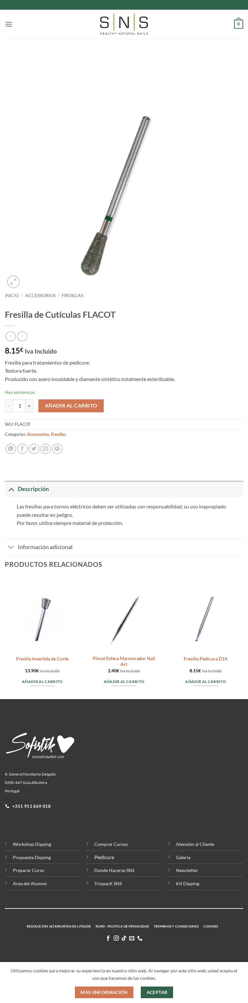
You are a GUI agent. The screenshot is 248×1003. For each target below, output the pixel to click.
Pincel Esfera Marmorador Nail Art (124, 661)
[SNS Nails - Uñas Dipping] (124, 24)
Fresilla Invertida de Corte (42, 658)
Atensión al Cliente (195, 844)
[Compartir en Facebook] (22, 449)
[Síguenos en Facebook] (108, 938)
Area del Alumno (30, 883)
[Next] (243, 637)
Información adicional (45, 547)
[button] (9, 24)
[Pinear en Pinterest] (57, 449)
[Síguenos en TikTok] (124, 938)
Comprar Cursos (111, 844)
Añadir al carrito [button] (42, 681)
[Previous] (5, 637)
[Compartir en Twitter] (34, 449)
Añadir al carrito (71, 405)
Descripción (33, 489)
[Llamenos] (139, 938)
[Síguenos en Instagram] (116, 938)
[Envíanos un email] (131, 938)
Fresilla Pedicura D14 (205, 658)
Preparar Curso (28, 870)
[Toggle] (11, 489)
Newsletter (187, 870)
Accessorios (40, 295)
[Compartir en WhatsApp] (10, 449)
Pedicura (104, 857)
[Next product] (10, 336)
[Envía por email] (45, 449)
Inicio (12, 295)
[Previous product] (22, 336)
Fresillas (72, 295)
